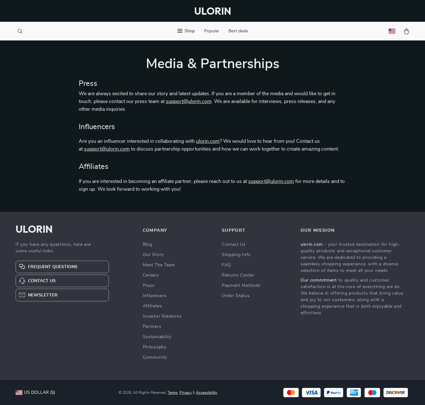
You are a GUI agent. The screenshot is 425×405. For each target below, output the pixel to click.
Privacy (186, 392)
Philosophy (154, 347)
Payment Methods (241, 285)
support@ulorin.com (189, 101)
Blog (147, 244)
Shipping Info (236, 255)
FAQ (226, 265)
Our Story (153, 255)
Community (155, 357)
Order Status (236, 296)
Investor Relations (162, 316)
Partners (152, 326)
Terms (173, 392)
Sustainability (157, 337)
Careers (151, 275)
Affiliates (152, 306)
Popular (211, 31)
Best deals (238, 31)
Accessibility (206, 392)
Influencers (155, 296)
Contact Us (234, 244)
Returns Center (238, 275)
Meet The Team (159, 265)
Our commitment (319, 280)
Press (149, 285)
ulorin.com (208, 141)
